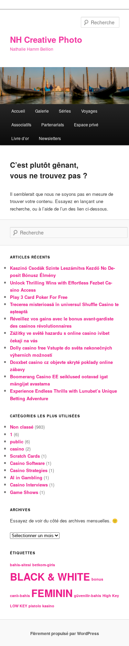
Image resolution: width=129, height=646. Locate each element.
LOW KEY (18, 605)
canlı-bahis (20, 595)
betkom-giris (43, 564)
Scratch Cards (25, 456)
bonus (97, 579)
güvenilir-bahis (87, 595)
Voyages (89, 111)
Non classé (21, 426)
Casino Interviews (29, 484)
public (16, 441)
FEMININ (52, 593)
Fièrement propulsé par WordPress (64, 633)
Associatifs (21, 124)
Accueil (18, 111)
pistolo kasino (41, 605)
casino (17, 448)
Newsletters (50, 138)
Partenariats (52, 124)
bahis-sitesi (20, 564)
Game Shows (24, 492)
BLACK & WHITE (50, 576)
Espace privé (86, 124)
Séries (65, 111)
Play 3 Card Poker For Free (38, 297)
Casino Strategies (28, 470)
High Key (111, 595)
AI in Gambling (26, 477)
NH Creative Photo (46, 39)
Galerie (42, 111)
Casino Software (27, 463)
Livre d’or (20, 138)
